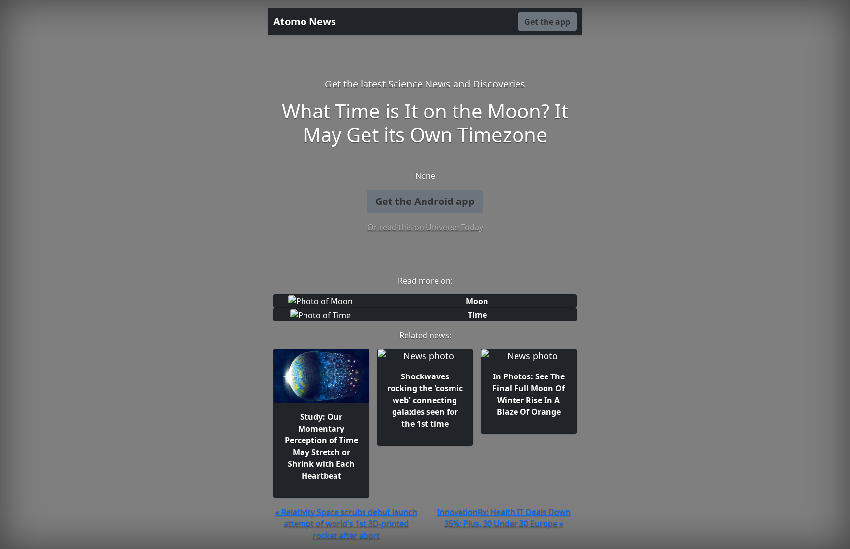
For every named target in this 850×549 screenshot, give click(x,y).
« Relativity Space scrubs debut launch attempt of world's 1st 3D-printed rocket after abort (346, 523)
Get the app (547, 21)
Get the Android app (425, 201)
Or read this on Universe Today (425, 227)
